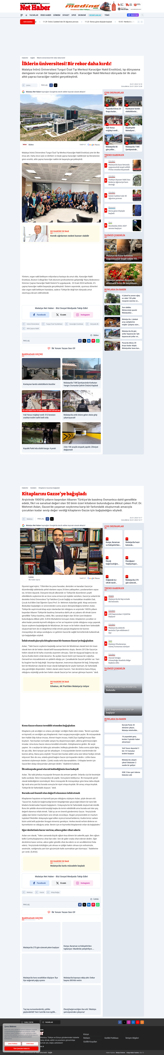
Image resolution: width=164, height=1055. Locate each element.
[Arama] (142, 15)
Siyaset (65, 15)
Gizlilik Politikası (111, 1038)
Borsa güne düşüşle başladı (92, 22)
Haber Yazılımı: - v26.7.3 (125, 1052)
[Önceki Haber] (138, 21)
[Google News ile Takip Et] (93, 144)
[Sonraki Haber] (141, 21)
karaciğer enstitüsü (76, 324)
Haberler (25, 58)
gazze (42, 892)
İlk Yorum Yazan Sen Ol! (63, 348)
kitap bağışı (55, 892)
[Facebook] (120, 1022)
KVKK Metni (30, 1043)
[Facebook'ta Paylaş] (51, 85)
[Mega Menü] (21, 15)
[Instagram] (129, 1022)
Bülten (31, 145)
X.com (63, 315)
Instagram (85, 315)
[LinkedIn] (133, 1022)
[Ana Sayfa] (26, 15)
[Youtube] (137, 1022)
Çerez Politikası (12, 1043)
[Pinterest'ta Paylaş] (93, 341)
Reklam (86, 1038)
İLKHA (34, 578)
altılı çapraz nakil (33, 328)
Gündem (56, 15)
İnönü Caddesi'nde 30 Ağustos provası (54, 22)
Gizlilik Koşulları (90, 1041)
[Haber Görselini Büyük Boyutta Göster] (61, 117)
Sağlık (32, 58)
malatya (29, 519)
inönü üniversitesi (30, 85)
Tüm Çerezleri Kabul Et (21, 1048)
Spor (74, 15)
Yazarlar (33, 15)
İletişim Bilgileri (132, 1038)
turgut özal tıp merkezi (54, 324)
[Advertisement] (9, 51)
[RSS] (142, 1022)
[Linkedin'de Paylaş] (89, 341)
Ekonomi (82, 15)
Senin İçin (134, 15)
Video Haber (45, 15)
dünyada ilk (94, 324)
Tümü (107, 15)
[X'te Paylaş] (55, 85)
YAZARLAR (49, 1022)
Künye (86, 1034)
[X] (124, 1022)
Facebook (41, 315)
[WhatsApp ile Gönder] (98, 341)
